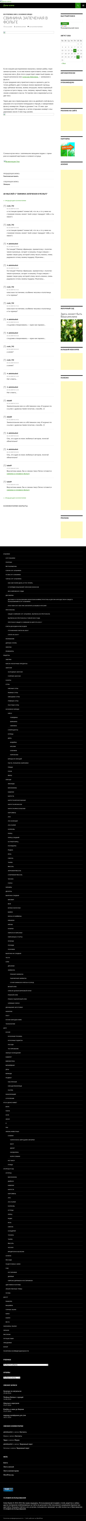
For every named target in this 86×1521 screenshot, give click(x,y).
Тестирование (13, 1048)
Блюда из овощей (15, 759)
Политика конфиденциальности (16, 1351)
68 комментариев (36, 26)
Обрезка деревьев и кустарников (20, 1280)
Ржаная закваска (16, 974)
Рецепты (6, 655)
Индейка (13, 742)
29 (78, 57)
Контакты (23, 1432)
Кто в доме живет (10, 1102)
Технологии (10, 1024)
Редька (10, 850)
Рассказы (7, 1334)
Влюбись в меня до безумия (13, 1409)
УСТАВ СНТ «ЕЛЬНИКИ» (13, 574)
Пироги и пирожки (15, 932)
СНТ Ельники (10, 558)
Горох (10, 883)
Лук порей (12, 825)
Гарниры (9, 887)
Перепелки (14, 754)
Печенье (11, 941)
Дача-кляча (8, 5)
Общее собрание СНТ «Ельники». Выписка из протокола (29, 614)
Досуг (5, 1297)
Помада (11, 945)
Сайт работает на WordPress (34, 1518)
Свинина (13, 725)
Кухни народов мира (14, 1019)
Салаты (8, 680)
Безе (9, 903)
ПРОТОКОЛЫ (10, 609)
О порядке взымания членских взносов (23, 587)
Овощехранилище (15, 1086)
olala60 (9, 401)
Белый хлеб (12, 986)
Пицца (10, 767)
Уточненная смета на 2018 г (18, 630)
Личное (6, 1330)
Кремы (10, 924)
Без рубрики (8, 14)
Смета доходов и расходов (16, 626)
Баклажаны (12, 788)
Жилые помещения (13, 1053)
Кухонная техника (15, 1036)
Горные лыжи (11, 1309)
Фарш (10, 775)
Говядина (14, 717)
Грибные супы (13, 701)
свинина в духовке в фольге (18, 474)
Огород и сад (8, 1168)
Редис (10, 1218)
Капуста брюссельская (16, 808)
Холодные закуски (15, 672)
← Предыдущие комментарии (14, 200)
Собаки (10, 1135)
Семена (8, 1255)
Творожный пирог (26, 1444)
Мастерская (12, 1082)
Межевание (10, 638)
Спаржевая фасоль (15, 874)
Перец (10, 833)
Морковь (11, 829)
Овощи (8, 779)
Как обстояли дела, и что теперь (20, 583)
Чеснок (10, 879)
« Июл (63, 63)
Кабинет (9, 1057)
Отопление (10, 1098)
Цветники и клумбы (13, 1284)
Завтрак (8, 659)
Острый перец (13, 841)
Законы (9, 647)
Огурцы (11, 1210)
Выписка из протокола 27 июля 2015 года (24, 618)
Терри (5, 1440)
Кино (8, 1313)
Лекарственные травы (14, 1289)
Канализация (11, 1094)
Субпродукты (13, 730)
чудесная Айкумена (30, 77)
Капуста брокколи (15, 804)
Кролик (13, 746)
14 (75, 50)
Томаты (11, 1235)
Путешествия (8, 1338)
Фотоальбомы (11, 566)
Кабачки (11, 792)
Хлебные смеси (13, 1003)
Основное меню (83, 5)
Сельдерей (12, 1231)
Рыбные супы (13, 692)
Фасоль (11, 866)
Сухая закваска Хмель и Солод (22, 982)
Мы (7, 1127)
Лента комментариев (11, 1471)
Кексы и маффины (15, 916)
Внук (7, 1106)
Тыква (10, 862)
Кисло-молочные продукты (16, 663)
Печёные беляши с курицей (13, 1397)
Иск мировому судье (16, 591)
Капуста (11, 796)
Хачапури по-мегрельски (12, 1391)
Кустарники (12, 1272)
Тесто (8, 957)
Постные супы (13, 705)
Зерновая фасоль (14, 870)
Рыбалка (9, 1301)
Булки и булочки (14, 908)
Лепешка (11, 183)
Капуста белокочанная (17, 800)
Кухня (8, 1032)
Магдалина (14, 1152)
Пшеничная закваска (18, 978)
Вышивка (9, 1305)
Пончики (11, 949)
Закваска (11, 970)
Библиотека (10, 1061)
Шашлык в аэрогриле (11, 1403)
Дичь (10, 738)
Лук (9, 817)
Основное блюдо (25, 14)
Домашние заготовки (14, 1007)
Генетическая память (11, 175)
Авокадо (11, 783)
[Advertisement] (72, 94)
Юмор (5, 1347)
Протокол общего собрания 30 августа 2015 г (25, 622)
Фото (8, 1322)
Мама (8, 1111)
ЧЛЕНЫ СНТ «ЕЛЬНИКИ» (14, 578)
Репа (9, 854)
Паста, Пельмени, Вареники (18, 763)
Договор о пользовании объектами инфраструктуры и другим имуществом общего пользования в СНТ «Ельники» (40, 600)
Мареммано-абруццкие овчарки (22, 1139)
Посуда (11, 1044)
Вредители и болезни (16, 1251)
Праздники (7, 1342)
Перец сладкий (13, 837)
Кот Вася (11, 1160)
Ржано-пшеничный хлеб (17, 999)
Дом (5, 1028)
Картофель (12, 812)
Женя (8, 1119)
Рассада (9, 1260)
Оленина (13, 750)
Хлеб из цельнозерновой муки (19, 990)
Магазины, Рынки (10, 1326)
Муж (7, 1115)
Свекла (10, 858)
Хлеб (7, 961)
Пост (7, 1015)
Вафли (10, 912)
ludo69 (9, 465)
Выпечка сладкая (12, 895)
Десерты (9, 891)
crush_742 (10, 206)
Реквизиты (10, 651)
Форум (17, 1440)
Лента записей (8, 1467)
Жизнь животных (12, 1131)
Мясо (15, 14)
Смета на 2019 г (13, 634)
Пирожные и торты (15, 937)
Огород (8, 1173)
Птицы (10, 1164)
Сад (7, 1268)
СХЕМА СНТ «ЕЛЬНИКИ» (13, 570)
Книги (8, 1318)
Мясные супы (13, 688)
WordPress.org (8, 1475)
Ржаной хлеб (13, 995)
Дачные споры (11, 643)
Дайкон (11, 1181)
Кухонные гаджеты (15, 1040)
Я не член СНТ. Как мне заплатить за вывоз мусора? (27, 605)
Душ (7, 1069)
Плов (10, 771)
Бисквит (11, 899)
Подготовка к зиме (13, 1264)
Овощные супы (14, 696)
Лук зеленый (13, 821)
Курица (10, 734)
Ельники (6, 554)
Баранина (13, 721)
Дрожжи (11, 966)
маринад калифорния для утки (14, 1415)
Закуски (9, 667)
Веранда (9, 1073)
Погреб (10, 1090)
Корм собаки (15, 1156)
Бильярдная (10, 1065)
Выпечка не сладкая (13, 953)
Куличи (10, 928)
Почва (8, 1293)
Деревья (11, 1276)
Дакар (12, 1148)
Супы (8, 684)
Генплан (9, 562)
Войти (5, 1463)
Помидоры (12, 846)
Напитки (9, 1011)
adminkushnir (20, 26)
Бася (12, 1144)
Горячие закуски (14, 676)
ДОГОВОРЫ (10, 595)
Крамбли (11, 920)
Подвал (9, 1077)
